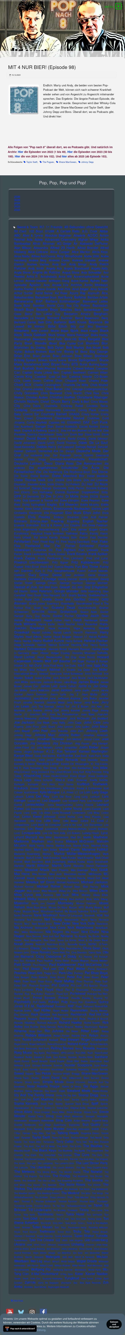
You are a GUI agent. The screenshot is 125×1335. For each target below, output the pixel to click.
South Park (47, 1103)
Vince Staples (101, 1248)
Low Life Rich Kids (53, 833)
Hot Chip (70, 657)
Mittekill (20, 898)
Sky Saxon (51, 1090)
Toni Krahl (46, 1223)
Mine (75, 894)
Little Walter (70, 821)
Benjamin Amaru (77, 313)
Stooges (90, 1116)
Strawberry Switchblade (41, 1120)
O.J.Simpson (21, 948)
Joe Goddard (99, 718)
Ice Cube (70, 665)
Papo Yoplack (45, 960)
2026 (17, 197)
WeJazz (102, 1256)
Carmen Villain (98, 372)
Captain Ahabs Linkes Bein (40, 372)
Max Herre (22, 873)
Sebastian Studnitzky (77, 1069)
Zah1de (30, 1282)
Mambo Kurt (63, 845)
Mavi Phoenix (60, 870)
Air (75, 243)
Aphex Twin (99, 280)
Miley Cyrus (23, 894)
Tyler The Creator (41, 1240)
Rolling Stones (62, 1047)
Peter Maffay (64, 980)
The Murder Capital (70, 1171)
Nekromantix (71, 919)
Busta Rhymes (46, 368)
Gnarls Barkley (78, 595)
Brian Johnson (62, 356)
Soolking (103, 1099)
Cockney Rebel (72, 406)
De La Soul (98, 442)
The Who (85, 1193)
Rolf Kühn (44, 1048)
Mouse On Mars (58, 907)
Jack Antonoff (61, 678)
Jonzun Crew (92, 739)
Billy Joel (77, 326)
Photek (104, 985)
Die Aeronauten (89, 463)
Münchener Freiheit (52, 911)
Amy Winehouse (69, 255)
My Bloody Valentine (76, 911)
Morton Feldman (86, 903)
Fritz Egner (60, 562)
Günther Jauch (87, 615)
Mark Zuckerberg (55, 861)
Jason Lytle (58, 694)
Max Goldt (99, 869)
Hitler (35, 653)
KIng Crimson (22, 772)
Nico (16, 932)
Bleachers (39, 339)
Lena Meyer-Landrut (60, 805)
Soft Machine (43, 1099)
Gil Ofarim (21, 591)
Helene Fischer (96, 640)
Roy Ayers (39, 1052)
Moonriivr (21, 902)
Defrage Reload (86, 447)
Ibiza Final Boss (53, 665)
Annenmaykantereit (86, 276)
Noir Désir (49, 940)
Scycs (17, 1069)
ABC (17, 235)
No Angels (80, 936)
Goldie (47, 599)
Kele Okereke (89, 760)
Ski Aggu (90, 1086)
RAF (71, 1006)
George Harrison (71, 583)
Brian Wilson (83, 356)
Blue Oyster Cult (71, 343)
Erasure (19, 525)
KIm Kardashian (81, 768)
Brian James (41, 356)
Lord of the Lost (72, 825)
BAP (39, 301)
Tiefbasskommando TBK (79, 1205)
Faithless (72, 533)
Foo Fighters (66, 549)
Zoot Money (40, 1286)
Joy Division (62, 743)
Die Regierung (52, 472)
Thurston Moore (42, 1205)
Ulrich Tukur (40, 1244)
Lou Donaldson (93, 825)
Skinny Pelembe (34, 1090)
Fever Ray (47, 541)
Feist (36, 541)
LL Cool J (99, 820)
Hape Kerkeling (84, 628)
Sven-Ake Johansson (78, 1129)
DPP (17, 496)
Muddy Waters (93, 907)
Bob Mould (93, 347)
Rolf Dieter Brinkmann (25, 1048)
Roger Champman (94, 1039)
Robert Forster (61, 1035)
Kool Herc (48, 784)
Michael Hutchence (68, 882)
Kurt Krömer (31, 792)
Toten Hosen (42, 1226)
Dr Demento (31, 496)
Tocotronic (45, 1214)
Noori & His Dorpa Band (93, 940)
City (17, 405)
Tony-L (81, 1223)
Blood (53, 343)
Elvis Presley (39, 516)
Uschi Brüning (37, 1248)
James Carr (31, 686)
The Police (44, 1176)
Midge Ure (65, 890)
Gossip (94, 599)
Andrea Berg (37, 260)
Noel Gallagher (33, 940)
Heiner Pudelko (98, 636)
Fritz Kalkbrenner (85, 562)
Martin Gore (61, 865)
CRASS (74, 414)
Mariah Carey (69, 849)
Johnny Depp (87, 161)
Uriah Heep (102, 1244)
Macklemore (61, 837)
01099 (49, 231)
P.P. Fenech (101, 956)
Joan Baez (88, 714)
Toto (57, 1227)
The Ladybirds (45, 1163)
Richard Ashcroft (47, 1022)
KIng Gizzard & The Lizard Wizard (51, 772)
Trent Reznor (30, 1231)
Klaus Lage (22, 779)
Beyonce (95, 321)
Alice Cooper (60, 251)
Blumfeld (92, 343)
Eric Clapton (72, 525)
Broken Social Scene (52, 360)
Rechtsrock (79, 1014)
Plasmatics (82, 989)
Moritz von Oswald (43, 903)
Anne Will (65, 276)
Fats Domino (99, 537)
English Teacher (95, 521)
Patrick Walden (99, 960)
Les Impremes (34, 809)
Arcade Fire (60, 285)
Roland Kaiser (78, 1043)
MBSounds (95, 874)
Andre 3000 (91, 256)
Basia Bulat (22, 305)
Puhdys (53, 1001)
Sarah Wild (73, 1061)
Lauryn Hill (34, 800)
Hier (20, 152)
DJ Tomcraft (22, 488)
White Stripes (68, 1261)
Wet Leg (36, 1261)
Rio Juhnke (54, 1030)
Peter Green (91, 977)
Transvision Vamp (77, 1227)
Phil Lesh (76, 985)
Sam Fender (59, 1057)
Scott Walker (101, 1065)
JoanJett (102, 714)
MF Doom (47, 882)
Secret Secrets (99, 1069)
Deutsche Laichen (28, 463)
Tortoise (26, 1227)
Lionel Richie (66, 817)
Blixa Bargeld (89, 338)
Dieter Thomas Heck (29, 479)
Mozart (73, 907)
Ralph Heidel (60, 1010)
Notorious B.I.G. (56, 944)
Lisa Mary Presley (89, 817)
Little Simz (52, 820)
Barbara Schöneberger (63, 301)
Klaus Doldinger (98, 776)
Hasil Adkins (33, 636)
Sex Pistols (43, 1073)
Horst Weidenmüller (49, 657)
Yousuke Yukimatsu (52, 1278)
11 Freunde (54, 227)
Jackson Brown (52, 682)
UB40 (65, 1240)
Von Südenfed (92, 1252)
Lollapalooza (21, 825)
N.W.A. (94, 911)
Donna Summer (67, 492)
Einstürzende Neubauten (72, 508)
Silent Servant (91, 1077)
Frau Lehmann (73, 558)
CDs (17, 380)
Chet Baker (54, 388)
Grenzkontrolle (87, 608)
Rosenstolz (102, 1048)
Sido (64, 1077)
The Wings (97, 1193)
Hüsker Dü (20, 665)
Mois (89, 899)
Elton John (91, 512)
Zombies (28, 1286)
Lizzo (84, 820)
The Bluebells (65, 1150)
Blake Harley (99, 335)
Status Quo (63, 1107)
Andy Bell (59, 264)
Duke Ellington (69, 500)
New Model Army (42, 923)
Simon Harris (32, 1082)
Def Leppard (66, 447)
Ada (30, 239)
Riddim (79, 1026)
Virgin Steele (39, 1252)
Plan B (69, 989)
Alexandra (41, 247)
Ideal (89, 665)
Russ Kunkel (101, 1052)
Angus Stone (70, 272)
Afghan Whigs (88, 239)
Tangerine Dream (90, 1133)
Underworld (64, 1244)
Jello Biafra (90, 698)
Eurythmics (21, 533)
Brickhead (101, 356)
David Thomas (66, 443)
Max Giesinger (80, 870)
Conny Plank (87, 410)
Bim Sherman (98, 326)
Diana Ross (64, 463)
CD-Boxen (101, 376)
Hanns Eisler (47, 624)
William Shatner (63, 1265)
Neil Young (53, 919)
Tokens (59, 1214)
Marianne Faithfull (95, 849)
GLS (64, 595)
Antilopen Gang (59, 280)
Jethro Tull (62, 706)
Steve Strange (74, 1112)
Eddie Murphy (89, 504)
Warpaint (38, 1257)
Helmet (41, 645)
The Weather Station (24, 1193)
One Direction (79, 952)
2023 (17, 206)
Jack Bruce (78, 678)
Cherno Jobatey (32, 389)
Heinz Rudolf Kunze (48, 640)
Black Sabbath (35, 334)
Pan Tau (19, 960)
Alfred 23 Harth (62, 247)
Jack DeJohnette (97, 678)
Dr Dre (46, 496)
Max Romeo (39, 874)
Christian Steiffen (62, 397)
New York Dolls (83, 923)
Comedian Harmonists (45, 410)
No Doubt (93, 936)
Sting (50, 1115)
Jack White (21, 682)
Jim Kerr (96, 706)
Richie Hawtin (92, 1022)
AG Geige (64, 243)
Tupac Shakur (84, 1235)
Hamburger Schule (96, 620)
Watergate (53, 1256)
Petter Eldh (20, 985)
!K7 (42, 227)
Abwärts (79, 235)
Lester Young (72, 808)
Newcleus (102, 923)
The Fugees (102, 1159)
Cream (28, 418)
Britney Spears (25, 359)
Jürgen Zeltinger (34, 751)
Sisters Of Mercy (71, 1086)
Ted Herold (96, 1137)
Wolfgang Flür (41, 1269)
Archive (76, 284)
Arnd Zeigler (80, 289)
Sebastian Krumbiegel (52, 1069)
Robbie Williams (38, 1035)
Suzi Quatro (91, 1124)
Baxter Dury (55, 305)
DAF (86, 422)
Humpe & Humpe (97, 661)
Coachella (50, 406)
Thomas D (27, 1201)
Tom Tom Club (78, 1218)
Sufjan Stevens (82, 1120)
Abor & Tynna (33, 235)
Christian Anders (37, 397)
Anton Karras (79, 280)
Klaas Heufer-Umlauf (55, 776)
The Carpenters (94, 1150)
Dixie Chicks (56, 484)
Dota (105, 492)
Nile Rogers (54, 931)
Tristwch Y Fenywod (24, 1236)
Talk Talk (51, 1133)
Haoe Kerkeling (59, 628)
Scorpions (84, 1065)
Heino (17, 641)
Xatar (79, 1273)
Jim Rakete (34, 710)
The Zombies (41, 1197)
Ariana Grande (46, 289)
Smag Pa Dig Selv (66, 1095)
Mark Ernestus (51, 858)
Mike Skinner (80, 890)
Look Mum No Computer (46, 825)
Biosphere (21, 330)
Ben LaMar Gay (48, 314)
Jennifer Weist (56, 702)
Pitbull (59, 989)
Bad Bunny (65, 297)
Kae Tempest (66, 751)
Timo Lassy (96, 1210)
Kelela (104, 760)
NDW (100, 915)
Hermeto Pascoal (79, 649)
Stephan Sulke (78, 1107)
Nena (93, 919)
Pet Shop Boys (96, 972)
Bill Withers (36, 326)
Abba (104, 231)
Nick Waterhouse (80, 927)
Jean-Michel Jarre (44, 698)
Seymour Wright (61, 1073)
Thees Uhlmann (58, 1197)
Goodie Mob (63, 599)
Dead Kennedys (24, 447)
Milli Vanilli (62, 895)
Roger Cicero (21, 1044)
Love (17, 833)
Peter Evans (57, 977)
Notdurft (40, 944)
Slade (62, 1090)
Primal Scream (44, 997)
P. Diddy (69, 956)
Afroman (49, 243)
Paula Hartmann (98, 969)
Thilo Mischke (82, 1197)
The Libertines (40, 1167)
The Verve (84, 1189)
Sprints (104, 1103)
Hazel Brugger (62, 636)
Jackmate (36, 682)
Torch (17, 1227)
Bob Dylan (56, 347)
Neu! (27, 923)
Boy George (99, 351)
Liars (26, 813)
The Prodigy (61, 1175)
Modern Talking (58, 899)
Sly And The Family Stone (34, 1094)
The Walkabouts (99, 1189)
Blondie (41, 343)
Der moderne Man (37, 455)
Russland (19, 1057)
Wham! (55, 1261)
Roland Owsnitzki (99, 1044)
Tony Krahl (70, 1223)
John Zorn (77, 731)
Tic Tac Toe (59, 1205)
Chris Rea (92, 393)
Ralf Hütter (42, 1010)
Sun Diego (45, 1124)
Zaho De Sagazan (48, 1282)
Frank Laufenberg (35, 554)
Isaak (29, 677)
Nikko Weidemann (32, 932)
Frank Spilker (98, 553)
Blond (28, 343)
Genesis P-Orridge (42, 578)
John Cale (92, 722)
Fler (58, 545)
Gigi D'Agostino (96, 587)
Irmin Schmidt (93, 673)
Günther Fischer (63, 616)
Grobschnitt (68, 611)
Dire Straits (74, 480)
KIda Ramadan (32, 768)
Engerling (73, 521)
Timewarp (72, 1210)
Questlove (91, 1002)
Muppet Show (31, 911)
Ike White (20, 670)
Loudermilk (51, 829)
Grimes (52, 612)
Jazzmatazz (22, 698)
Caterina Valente (80, 376)
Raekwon (60, 1006)
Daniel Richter (88, 426)
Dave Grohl (92, 434)
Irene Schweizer (73, 673)
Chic (67, 389)
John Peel (40, 730)
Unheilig (77, 1244)
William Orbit (46, 1265)
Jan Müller (20, 690)
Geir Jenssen (75, 575)
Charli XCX (22, 384)
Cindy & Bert (80, 401)
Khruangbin (82, 764)
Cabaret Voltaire (83, 368)
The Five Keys (86, 1159)
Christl (45, 401)
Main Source (55, 841)
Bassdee (38, 305)
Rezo (82, 1018)
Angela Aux (54, 268)
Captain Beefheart (73, 372)
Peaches (20, 973)
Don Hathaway (43, 492)
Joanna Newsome (25, 718)
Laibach (18, 796)
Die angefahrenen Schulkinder (53, 467)
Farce (104, 533)
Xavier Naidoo (96, 1273)
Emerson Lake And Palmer (87, 517)
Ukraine (19, 1244)
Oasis (35, 947)
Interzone (56, 673)
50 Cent (20, 231)
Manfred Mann (22, 849)
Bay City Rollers (78, 305)
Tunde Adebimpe (63, 1236)
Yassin (17, 1278)
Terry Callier (65, 1141)
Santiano (101, 1056)
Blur (105, 343)
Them (70, 1197)
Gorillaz (80, 599)
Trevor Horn (63, 1231)
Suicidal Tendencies (25, 1124)
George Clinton (46, 583)
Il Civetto (69, 670)
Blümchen (21, 347)
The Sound (34, 1184)
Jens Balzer (74, 702)
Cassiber (40, 376)
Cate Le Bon (58, 376)
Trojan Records (45, 1236)
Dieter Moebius (97, 476)
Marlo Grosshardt (97, 861)
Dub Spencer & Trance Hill (40, 500)
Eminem (20, 521)
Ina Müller (100, 669)
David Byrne (57, 438)
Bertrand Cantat (25, 322)
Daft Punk (100, 422)
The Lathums (21, 1167)
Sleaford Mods (78, 1090)
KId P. (17, 768)
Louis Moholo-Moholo (73, 829)
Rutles (29, 1057)
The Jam (31, 1163)
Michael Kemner (24, 886)
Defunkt (103, 447)
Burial (83, 364)
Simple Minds (53, 1081)
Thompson (102, 1201)
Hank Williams (25, 623)
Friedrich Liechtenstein (31, 562)
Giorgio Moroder (66, 591)
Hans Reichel (66, 624)
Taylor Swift (31, 161)
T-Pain (104, 1129)
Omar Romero (41, 952)
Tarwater (25, 1137)
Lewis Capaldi (92, 809)
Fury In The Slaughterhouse (55, 571)
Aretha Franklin (24, 289)
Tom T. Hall (63, 1218)
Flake (104, 541)
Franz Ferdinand (49, 558)
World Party (94, 1269)
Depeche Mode (88, 450)
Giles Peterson (41, 591)
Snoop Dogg (88, 1094)
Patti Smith (22, 964)
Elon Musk (73, 512)
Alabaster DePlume (94, 243)
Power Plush (22, 998)
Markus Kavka (76, 861)
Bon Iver (55, 351)
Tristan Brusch (100, 1231)
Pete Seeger (21, 977)
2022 (17, 210)
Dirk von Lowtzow (96, 480)
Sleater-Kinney (100, 1090)
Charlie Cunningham (47, 385)
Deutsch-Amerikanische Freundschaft (79, 459)
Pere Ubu (66, 972)
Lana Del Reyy (61, 796)
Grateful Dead (63, 607)
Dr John (58, 496)
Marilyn (47, 854)
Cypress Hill (57, 422)
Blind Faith (55, 339)
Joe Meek (43, 722)
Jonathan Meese (24, 739)
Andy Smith (36, 268)
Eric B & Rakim (51, 525)
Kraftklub (83, 784)
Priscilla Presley (80, 998)
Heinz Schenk (74, 641)
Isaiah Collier (43, 678)
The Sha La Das (46, 1180)
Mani (37, 849)
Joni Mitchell (74, 739)
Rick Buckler (31, 1026)
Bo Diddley (38, 347)
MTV (81, 907)
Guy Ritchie (42, 616)
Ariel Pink (64, 289)
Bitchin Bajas (59, 330)
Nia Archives (23, 927)
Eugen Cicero (98, 529)
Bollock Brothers (36, 351)
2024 (17, 203)
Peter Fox (74, 976)
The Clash (31, 1155)
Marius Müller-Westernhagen (77, 853)
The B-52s (75, 1146)
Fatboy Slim (68, 537)
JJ (25, 714)
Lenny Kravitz (84, 805)
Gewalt (65, 587)
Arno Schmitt (99, 289)
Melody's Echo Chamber (51, 878)
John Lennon (65, 726)
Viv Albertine (64, 1252)
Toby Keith (29, 1214)
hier (64, 156)
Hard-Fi (78, 632)
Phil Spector (91, 985)
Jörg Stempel (100, 743)
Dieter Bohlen (40, 476)
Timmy (84, 1209)
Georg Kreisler (88, 579)
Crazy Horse (90, 414)
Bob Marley (75, 347)
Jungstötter (70, 747)
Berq (105, 318)
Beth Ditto (45, 322)
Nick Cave (57, 927)
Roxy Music (23, 1052)
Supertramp (60, 1124)
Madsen (38, 841)
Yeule (25, 1278)
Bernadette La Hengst (29, 318)
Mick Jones (33, 890)
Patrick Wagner (80, 960)
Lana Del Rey (37, 796)
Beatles (66, 309)
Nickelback (101, 927)
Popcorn (50, 993)
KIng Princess (93, 772)
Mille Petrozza (44, 895)
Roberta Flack (79, 1035)
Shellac (35, 1077)
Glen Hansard (51, 595)
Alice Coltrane (38, 251)
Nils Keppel (72, 932)
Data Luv (62, 434)
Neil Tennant (34, 919)
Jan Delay (100, 686)
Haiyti (77, 619)
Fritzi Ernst (32, 567)
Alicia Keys (100, 251)
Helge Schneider (24, 645)
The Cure (81, 1154)
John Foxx (32, 726)
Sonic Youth (62, 1099)
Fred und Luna (97, 558)
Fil (57, 541)
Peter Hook (29, 981)
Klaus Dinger (78, 776)
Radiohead (45, 1005)
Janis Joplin (81, 690)
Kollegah (19, 784)
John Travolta (59, 731)
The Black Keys (44, 1150)
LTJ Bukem (73, 833)
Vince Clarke (85, 1248)
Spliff (94, 1103)
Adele (39, 239)
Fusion (81, 571)
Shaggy (76, 1073)
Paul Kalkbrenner (62, 964)
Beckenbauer (92, 309)
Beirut (28, 314)
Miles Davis (99, 890)
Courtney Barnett (54, 413)
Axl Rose (61, 293)
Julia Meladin (45, 747)
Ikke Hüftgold (38, 670)
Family (94, 533)
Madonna (21, 841)
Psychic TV (101, 998)
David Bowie (37, 438)
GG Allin (77, 587)
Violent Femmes (22, 1252)
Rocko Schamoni (34, 1039)
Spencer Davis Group (77, 1103)
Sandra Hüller (85, 1057)
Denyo (70, 451)
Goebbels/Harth (98, 595)
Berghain (101, 313)
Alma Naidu (22, 256)
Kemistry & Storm (24, 764)
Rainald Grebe (22, 1010)
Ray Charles (21, 1014)
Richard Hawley (70, 1022)
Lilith (34, 813)
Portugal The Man (97, 993)
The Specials (49, 1184)
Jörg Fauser (82, 743)
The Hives (19, 1163)
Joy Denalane (40, 743)
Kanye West (23, 755)
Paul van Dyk (53, 968)
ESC (65, 529)
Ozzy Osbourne (48, 956)
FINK (94, 541)
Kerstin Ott (67, 764)
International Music (25, 673)
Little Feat (35, 821)
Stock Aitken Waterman (69, 1116)
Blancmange (22, 339)
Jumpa (58, 747)
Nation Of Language (71, 915)
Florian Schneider (79, 545)
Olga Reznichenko (70, 948)
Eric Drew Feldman (95, 525)
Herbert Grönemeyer (30, 648)
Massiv (18, 870)
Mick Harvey (90, 886)
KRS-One (69, 788)
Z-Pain (98, 1278)
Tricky (77, 1231)
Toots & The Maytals (97, 1223)
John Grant (48, 726)
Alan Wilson (22, 247)
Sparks (59, 1103)
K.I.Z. (50, 751)
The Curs (97, 1155)
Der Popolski (62, 455)
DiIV (50, 480)
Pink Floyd (44, 989)
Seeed (19, 1073)
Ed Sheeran (68, 504)
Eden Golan (33, 508)
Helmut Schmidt (59, 645)
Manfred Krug (99, 845)
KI (92, 764)
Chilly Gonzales (26, 393)
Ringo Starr (35, 1031)
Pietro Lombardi (23, 989)
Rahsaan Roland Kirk (95, 1006)
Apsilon (35, 284)
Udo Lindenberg (96, 1239)
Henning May (79, 645)
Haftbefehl (33, 619)
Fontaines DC (43, 550)
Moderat (43, 899)
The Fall (74, 1159)
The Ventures (71, 1189)
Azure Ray (78, 292)
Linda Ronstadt (61, 813)
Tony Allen (58, 1223)
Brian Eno (22, 355)
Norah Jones (23, 943)
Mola (96, 899)
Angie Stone (22, 272)
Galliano (19, 575)
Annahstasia (49, 276)
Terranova (48, 1141)
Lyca (104, 832)
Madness (100, 836)
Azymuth (93, 293)
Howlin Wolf (42, 661)
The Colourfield (47, 1155)
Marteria (19, 866)
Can (17, 372)
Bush (17, 368)
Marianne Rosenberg (27, 854)
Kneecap (81, 780)
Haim (67, 620)
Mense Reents (76, 878)
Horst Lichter (24, 656)
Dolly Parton (76, 488)
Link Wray (94, 813)
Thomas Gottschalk (45, 1201)
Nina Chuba (90, 931)
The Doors (52, 1159)
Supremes (74, 1124)
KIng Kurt (78, 772)
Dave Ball (76, 434)
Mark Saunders (34, 861)
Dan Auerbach (23, 426)
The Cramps (65, 1155)
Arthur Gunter (23, 293)
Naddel (104, 911)
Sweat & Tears (27, 227)
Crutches (93, 418)
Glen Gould (34, 595)
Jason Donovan (36, 694)
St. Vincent (36, 1107)
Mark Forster (68, 858)
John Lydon (82, 726)
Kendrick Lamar (48, 763)
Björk (74, 330)
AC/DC (92, 235)
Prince (63, 997)
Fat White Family (46, 537)
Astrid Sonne (44, 293)
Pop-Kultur (37, 993)
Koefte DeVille (99, 780)
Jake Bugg (70, 682)
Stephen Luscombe (97, 1107)
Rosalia (89, 1047)
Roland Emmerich (56, 1044)
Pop (27, 993)
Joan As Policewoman (63, 714)
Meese (31, 878)
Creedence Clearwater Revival (60, 418)
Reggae (32, 1018)
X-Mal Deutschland (44, 1273)
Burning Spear (98, 364)
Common (69, 410)
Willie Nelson (79, 1265)
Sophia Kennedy (26, 1103)
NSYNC (92, 944)
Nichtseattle (41, 927)
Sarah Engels (57, 1061)
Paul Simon (31, 968)
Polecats (96, 989)
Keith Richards (67, 759)
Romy (78, 1048)
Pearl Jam (35, 973)
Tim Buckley (59, 1210)
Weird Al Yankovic (84, 1257)
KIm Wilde (100, 767)
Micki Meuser (49, 890)
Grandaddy (67, 603)
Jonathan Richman (50, 739)
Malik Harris (36, 845)
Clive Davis (32, 406)
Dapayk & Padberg (34, 430)
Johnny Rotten (69, 735)
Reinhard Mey (49, 1018)
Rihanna (20, 1030)
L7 (76, 792)
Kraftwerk (100, 783)
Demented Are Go (51, 451)
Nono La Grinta (67, 940)
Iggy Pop (101, 665)
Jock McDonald (79, 718)
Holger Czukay (60, 653)
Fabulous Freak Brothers (47, 533)
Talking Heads (68, 1132)
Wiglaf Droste (87, 1261)
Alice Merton (81, 251)
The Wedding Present (48, 1193)
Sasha (84, 1061)
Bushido (28, 368)
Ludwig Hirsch (90, 833)
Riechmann (90, 1026)
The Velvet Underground (44, 1188)
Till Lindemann (39, 1209)
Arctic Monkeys (96, 284)
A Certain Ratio (68, 231)
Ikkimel (54, 669)
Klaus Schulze (43, 780)
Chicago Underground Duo (90, 389)
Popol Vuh (62, 993)
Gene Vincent (98, 575)
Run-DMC (81, 1052)
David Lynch (46, 443)
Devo (48, 463)
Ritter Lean (90, 1030)
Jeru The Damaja (43, 706)
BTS (74, 364)
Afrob (36, 243)
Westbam (21, 1260)
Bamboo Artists (98, 297)
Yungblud (71, 1277)
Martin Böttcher (37, 865)
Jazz (104, 694)
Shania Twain (21, 1077)
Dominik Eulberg (97, 488)
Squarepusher (21, 1107)
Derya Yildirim (83, 455)
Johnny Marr (45, 734)
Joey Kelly (58, 722)
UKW (29, 1244)
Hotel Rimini (87, 657)
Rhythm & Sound (98, 1018)
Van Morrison (53, 1248)
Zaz (75, 1282)
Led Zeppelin (51, 800)
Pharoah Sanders (39, 985)
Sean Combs (30, 1069)
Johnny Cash (97, 730)
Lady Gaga (100, 792)
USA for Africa (21, 1248)
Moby (32, 898)
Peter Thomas (84, 981)
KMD (71, 780)
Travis (17, 1231)
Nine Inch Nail (51, 936)
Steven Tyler (90, 1112)
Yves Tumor (87, 1278)
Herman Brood (58, 649)
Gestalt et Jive (25, 586)
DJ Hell (87, 484)
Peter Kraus (45, 981)
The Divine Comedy (35, 1159)
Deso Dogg (37, 459)
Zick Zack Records (90, 1282)
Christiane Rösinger (92, 397)
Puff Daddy (39, 1002)
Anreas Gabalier (36, 280)
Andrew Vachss (38, 264)
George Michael (97, 583)
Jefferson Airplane (69, 698)
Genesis (20, 578)
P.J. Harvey (85, 956)
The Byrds (79, 1150)
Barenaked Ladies (95, 301)
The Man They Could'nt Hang (92, 1167)
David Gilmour (98, 438)
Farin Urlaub (22, 537)
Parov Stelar (62, 960)
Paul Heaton (40, 964)
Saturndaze (96, 1061)
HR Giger (78, 661)
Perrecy (78, 973)
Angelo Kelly (99, 268)
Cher (17, 389)
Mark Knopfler (85, 858)
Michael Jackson (94, 881)
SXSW (95, 1129)
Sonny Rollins (88, 1099)
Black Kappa (89, 330)
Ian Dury (35, 665)
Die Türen (21, 476)
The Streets (94, 1184)
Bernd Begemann (87, 318)
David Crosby (77, 438)
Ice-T (81, 665)
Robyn (93, 1035)
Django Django (41, 488)
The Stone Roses (72, 1184)
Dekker (18, 451)
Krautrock (21, 788)
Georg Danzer (67, 579)
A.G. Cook (89, 231)
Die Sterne (100, 471)
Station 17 (49, 1107)
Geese (57, 574)
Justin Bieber (89, 747)
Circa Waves (99, 401)
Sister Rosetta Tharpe (43, 1086)
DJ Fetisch (73, 484)
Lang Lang (81, 796)
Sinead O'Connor (75, 1082)
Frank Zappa (24, 557)
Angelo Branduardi (76, 268)
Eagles (52, 504)
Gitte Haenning (91, 591)
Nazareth (89, 915)
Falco (84, 533)
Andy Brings (77, 264)
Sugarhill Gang (100, 1120)
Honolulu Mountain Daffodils (90, 653)
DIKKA (59, 480)
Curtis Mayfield (37, 422)
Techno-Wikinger (79, 1137)
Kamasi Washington (93, 751)
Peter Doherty (39, 977)
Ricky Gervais (48, 1026)
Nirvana (67, 935)
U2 (58, 1239)
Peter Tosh (101, 981)
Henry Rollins (99, 645)
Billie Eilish (57, 326)
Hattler (47, 636)
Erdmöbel (32, 525)
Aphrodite (20, 285)
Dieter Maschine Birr (68, 475)
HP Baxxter (61, 661)
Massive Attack (37, 869)
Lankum (95, 796)
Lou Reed (35, 828)
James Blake (88, 681)
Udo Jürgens (76, 1240)
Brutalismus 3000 (36, 364)
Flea (17, 545)
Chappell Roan (75, 380)
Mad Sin (76, 837)
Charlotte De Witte (75, 385)
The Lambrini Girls (64, 1163)
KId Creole (101, 764)
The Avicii (62, 1146)
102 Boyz (36, 231)
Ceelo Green (32, 380)
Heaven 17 (80, 636)
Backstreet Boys (45, 297)
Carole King (23, 376)
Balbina (80, 297)
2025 (17, 200)
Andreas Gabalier (84, 260)
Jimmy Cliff (51, 710)
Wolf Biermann (94, 1265)
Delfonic (31, 451)
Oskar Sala (95, 952)
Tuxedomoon (20, 1240)
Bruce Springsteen (82, 359)
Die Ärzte (91, 467)
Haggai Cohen (53, 620)
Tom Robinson (47, 1218)
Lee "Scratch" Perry (74, 800)
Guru (29, 616)
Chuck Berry (60, 401)
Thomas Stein (87, 1201)
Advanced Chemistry (60, 239)
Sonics (75, 1099)
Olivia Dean (91, 948)
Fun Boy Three (86, 566)
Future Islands (98, 571)
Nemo (84, 919)
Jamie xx (84, 686)
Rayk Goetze (40, 1014)
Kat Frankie (65, 755)
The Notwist (92, 1171)
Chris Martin (73, 393)
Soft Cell (26, 1099)
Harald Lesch (62, 632)
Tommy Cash (94, 1218)
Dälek (83, 442)
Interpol (43, 673)
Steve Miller (58, 1112)
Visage (51, 1252)
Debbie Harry (46, 446)
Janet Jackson (61, 690)
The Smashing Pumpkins (70, 1180)
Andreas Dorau (59, 260)
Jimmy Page (90, 710)
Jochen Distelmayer (53, 718)
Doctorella (59, 488)
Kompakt (33, 784)
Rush (90, 1052)
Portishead (77, 993)
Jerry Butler (91, 702)
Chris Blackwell (51, 393)
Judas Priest (21, 747)
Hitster (45, 653)
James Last (49, 686)
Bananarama (23, 301)
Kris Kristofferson (51, 788)
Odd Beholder (50, 948)
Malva (49, 845)
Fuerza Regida (64, 567)
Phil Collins (60, 985)
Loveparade (31, 832)
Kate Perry (95, 756)
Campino (102, 368)
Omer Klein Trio (61, 952)
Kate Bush (81, 756)
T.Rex (17, 1133)
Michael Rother (48, 886)
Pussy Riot (76, 1002)
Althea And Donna (43, 256)
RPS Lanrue (67, 1052)
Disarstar (20, 484)
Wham (47, 1261)
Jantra (95, 690)
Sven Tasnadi (34, 1129)
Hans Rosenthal (87, 624)
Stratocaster (20, 1120)
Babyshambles (24, 297)
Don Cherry (22, 492)
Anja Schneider (91, 272)
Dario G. (53, 430)
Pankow (30, 960)
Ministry (86, 895)
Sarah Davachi (39, 1061)
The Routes (96, 1176)
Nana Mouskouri (45, 915)
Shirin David (50, 1077)
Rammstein (79, 1010)
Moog (104, 899)
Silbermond (75, 1077)
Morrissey (65, 902)
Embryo (59, 517)
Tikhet (98, 1205)
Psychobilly (22, 1001)
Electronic (35, 513)
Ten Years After (32, 1141)
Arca (46, 285)
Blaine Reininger (78, 335)
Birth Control (40, 330)
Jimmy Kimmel (70, 710)
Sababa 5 (39, 1057)
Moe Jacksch (76, 899)
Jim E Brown (80, 706)
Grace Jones (37, 603)
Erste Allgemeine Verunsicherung (36, 529)
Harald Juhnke (41, 632)
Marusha (79, 866)
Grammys (53, 603)
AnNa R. (32, 276)
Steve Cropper (42, 1112)
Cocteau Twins (97, 406)
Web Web (67, 1257)
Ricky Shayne (65, 1026)
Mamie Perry (81, 845)
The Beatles (92, 1145)
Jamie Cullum (67, 686)
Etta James (79, 529)
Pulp (64, 1001)
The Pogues (48, 161)
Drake (84, 496)
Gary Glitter (38, 574)
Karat (38, 756)
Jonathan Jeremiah (95, 735)
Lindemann (78, 813)
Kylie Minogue (50, 792)
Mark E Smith (34, 858)
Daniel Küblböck (66, 426)
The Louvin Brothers (63, 1167)
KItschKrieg (32, 775)
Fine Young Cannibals (75, 541)
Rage (79, 1006)
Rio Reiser (72, 1031)
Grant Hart (41, 608)
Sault (27, 1065)
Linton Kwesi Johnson (39, 816)
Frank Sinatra (77, 553)
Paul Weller (76, 968)
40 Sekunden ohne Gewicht (86, 226)
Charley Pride (98, 380)
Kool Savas (66, 784)
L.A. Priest (67, 792)
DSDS (94, 496)
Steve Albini (23, 1111)
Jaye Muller (90, 694)
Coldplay (21, 409)
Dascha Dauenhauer (41, 434)
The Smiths (94, 1180)
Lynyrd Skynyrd (25, 837)
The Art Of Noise (45, 1146)
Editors (47, 508)
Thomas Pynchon (68, 1201)
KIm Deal (64, 768)
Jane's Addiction (39, 690)
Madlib (87, 837)
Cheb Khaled (99, 385)
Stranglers (102, 1116)
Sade (48, 1057)
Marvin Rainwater (97, 866)
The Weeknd (70, 1193)
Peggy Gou (50, 973)
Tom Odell (30, 1218)
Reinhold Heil (69, 1018)
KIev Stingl (49, 768)
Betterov (60, 322)
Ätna (105, 293)
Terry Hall (81, 1141)
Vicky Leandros (69, 1248)
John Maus (100, 726)
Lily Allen (44, 813)
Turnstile (102, 1235)
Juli (33, 747)
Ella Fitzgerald (53, 513)
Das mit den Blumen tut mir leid (81, 430)
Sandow (72, 1057)
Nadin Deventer (23, 915)
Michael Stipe (71, 886)
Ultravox (52, 1244)
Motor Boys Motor (37, 907)
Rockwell (53, 1039)
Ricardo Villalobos (24, 1022)
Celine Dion (53, 380)
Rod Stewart (69, 1039)
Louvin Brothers (98, 829)
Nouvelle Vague (77, 944)
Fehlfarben (22, 541)
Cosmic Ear (31, 414)
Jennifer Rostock (33, 702)
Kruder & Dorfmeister (89, 788)
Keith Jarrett (46, 760)
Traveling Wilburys (98, 1227)
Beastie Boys (47, 309)
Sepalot (29, 1073)
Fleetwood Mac (37, 545)
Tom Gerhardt (94, 1214)
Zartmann (66, 1282)
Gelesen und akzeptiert (114, 1324)
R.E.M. (29, 1006)
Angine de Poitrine (46, 272)
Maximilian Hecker (75, 874)
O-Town (103, 944)
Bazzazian (100, 305)
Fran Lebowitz (88, 550)
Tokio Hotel (75, 1214)
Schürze (58, 1065)
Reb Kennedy (60, 1014)
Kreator (34, 788)
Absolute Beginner (58, 235)
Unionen (90, 1244)
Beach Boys (24, 309)
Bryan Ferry (60, 364)
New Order (62, 923)
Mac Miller (45, 837)
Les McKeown (52, 809)
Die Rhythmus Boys (77, 472)
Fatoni (84, 537)
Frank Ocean (57, 554)
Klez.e (60, 779)
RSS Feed (18, 1300)
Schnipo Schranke (42, 1065)
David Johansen (25, 443)
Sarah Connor (21, 1061)
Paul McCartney (90, 964)
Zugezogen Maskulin (58, 1286)
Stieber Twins (35, 1116)
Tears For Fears (60, 1137)
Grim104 (38, 611)
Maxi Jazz (55, 874)
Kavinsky (31, 760)
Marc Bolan (50, 849)
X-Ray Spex (66, 1274)
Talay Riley (38, 1133)
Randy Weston (99, 1010)
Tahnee (26, 1133)
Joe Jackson (24, 722)
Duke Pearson (90, 500)
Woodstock (80, 1269)
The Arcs (29, 1146)
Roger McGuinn (37, 1044)
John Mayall (22, 731)
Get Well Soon (48, 587)
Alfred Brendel (87, 247)
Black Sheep (56, 335)
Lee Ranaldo (95, 800)
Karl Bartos (48, 756)
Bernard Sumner (60, 317)
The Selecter (29, 1180)
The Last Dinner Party (92, 1163)
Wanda (28, 1257)
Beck (78, 309)
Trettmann (47, 1231)
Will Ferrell (32, 1265)
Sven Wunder (54, 1128)
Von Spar (78, 1252)
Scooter (70, 1065)
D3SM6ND (74, 422)
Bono (83, 351)
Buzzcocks (64, 368)
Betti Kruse (77, 321)
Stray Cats (64, 1120)
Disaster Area (37, 484)
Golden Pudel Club (26, 599)
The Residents (80, 1176)
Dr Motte (71, 496)
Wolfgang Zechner (63, 1269)
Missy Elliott (100, 895)
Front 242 (46, 567)
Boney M (71, 351)
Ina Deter (84, 670)
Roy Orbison (52, 1052)
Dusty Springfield (33, 504)
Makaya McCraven (80, 841)
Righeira (103, 1026)
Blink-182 (70, 339)
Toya (63, 1227)
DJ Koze (101, 483)
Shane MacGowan (67, 161)
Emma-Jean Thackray (47, 521)
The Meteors (24, 1171)
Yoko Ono (35, 1278)
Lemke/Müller (34, 804)
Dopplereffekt (90, 492)
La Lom (84, 792)
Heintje (27, 641)
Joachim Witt (38, 714)
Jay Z (74, 694)
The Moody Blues (47, 1171)
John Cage (75, 722)
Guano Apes (88, 612)
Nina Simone (33, 936)
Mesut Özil (93, 878)
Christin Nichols (26, 401)
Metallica (32, 882)
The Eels (63, 1159)
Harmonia (91, 632)
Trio (87, 1231)
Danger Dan (44, 426)
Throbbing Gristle (23, 1205)
